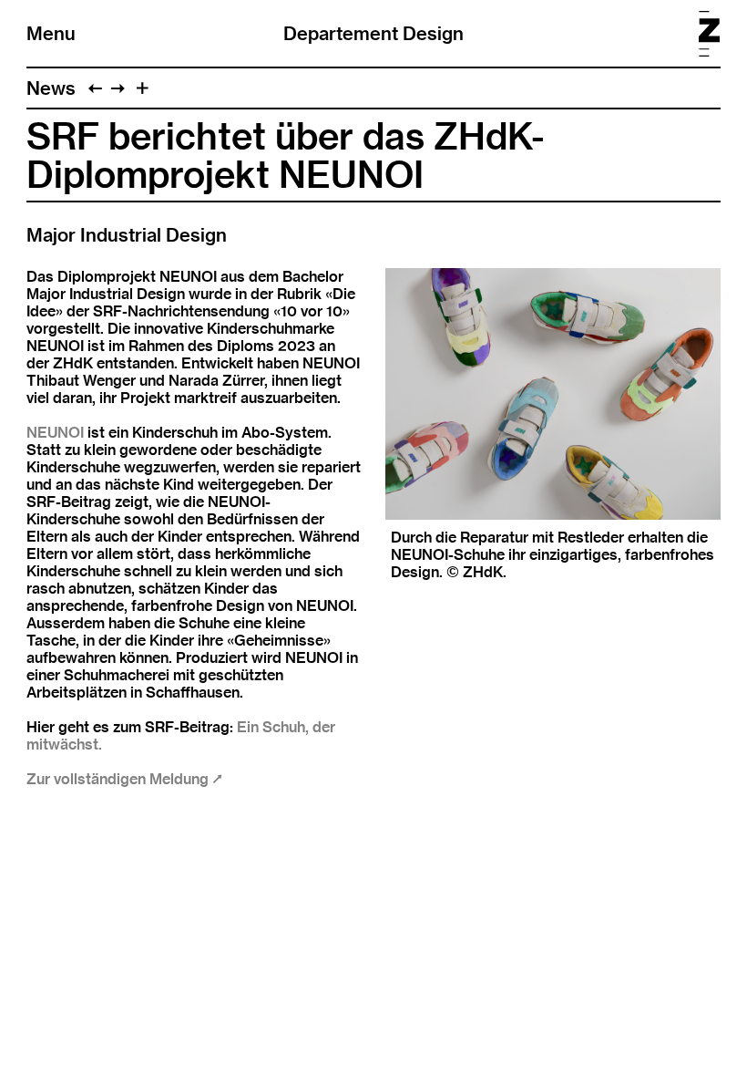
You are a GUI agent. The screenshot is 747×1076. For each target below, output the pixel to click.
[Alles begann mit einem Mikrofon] (118, 88)
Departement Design (373, 33)
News (51, 88)
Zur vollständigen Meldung (119, 779)
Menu (51, 33)
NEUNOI (55, 432)
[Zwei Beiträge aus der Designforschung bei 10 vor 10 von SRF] (95, 88)
